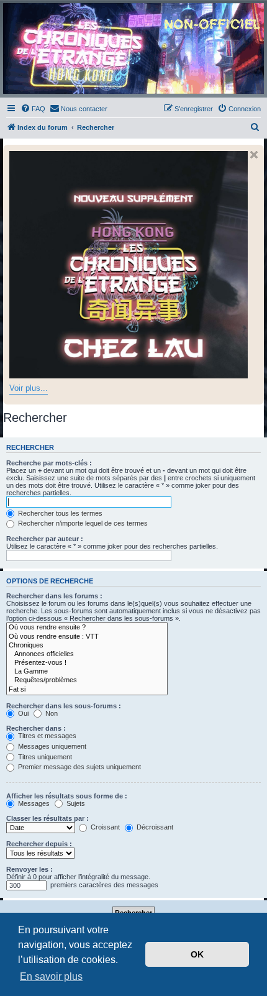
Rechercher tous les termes (59, 513)
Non (50, 713)
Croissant (104, 827)
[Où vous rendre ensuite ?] (86, 627)
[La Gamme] (86, 671)
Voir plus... (28, 388)
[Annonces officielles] (86, 654)
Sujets (75, 803)
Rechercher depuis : (39, 844)
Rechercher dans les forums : (54, 596)
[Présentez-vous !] (86, 663)
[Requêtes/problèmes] (86, 680)
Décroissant (154, 827)
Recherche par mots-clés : (49, 463)
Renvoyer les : (29, 869)
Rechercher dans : (36, 728)
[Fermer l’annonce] (254, 154)
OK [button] (197, 954)
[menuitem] (32, 108)
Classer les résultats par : (47, 818)
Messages (33, 803)
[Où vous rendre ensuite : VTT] (86, 637)
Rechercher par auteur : (44, 538)
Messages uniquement (51, 746)
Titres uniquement (44, 757)
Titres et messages (46, 735)
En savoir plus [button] (51, 976)
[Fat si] (86, 689)
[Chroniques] (86, 645)
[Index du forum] (133, 48)
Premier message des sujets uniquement (78, 766)
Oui (22, 713)
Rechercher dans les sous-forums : (63, 706)
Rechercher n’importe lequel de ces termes (82, 523)
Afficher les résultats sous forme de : (66, 796)
